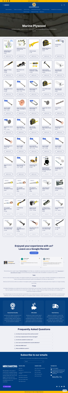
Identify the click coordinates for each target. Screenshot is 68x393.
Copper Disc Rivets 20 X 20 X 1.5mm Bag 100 (21, 108)
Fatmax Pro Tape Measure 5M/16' (33, 208)
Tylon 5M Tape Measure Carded (33, 127)
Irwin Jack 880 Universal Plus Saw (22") (8, 208)
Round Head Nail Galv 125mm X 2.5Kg (21, 165)
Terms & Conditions (23, 375)
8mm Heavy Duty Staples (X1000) (58, 89)
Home (21, 368)
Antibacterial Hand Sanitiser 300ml (7, 51)
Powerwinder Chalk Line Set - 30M (33, 165)
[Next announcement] (46, 1)
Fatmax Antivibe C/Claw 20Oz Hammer (46, 70)
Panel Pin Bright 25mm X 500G (7, 108)
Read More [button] (45, 265)
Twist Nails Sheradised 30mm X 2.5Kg (21, 228)
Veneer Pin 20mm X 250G (8, 165)
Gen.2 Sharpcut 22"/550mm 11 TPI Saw (33, 188)
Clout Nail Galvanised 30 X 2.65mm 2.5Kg (8, 228)
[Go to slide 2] (41, 267)
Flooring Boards (39, 374)
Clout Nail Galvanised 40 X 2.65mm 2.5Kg (46, 228)
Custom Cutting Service (40, 368)
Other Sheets (38, 372)
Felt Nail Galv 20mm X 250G (46, 108)
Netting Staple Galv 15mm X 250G (33, 89)
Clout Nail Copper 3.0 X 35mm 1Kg (59, 127)
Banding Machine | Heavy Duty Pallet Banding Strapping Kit (46, 168)
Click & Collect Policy (24, 379)
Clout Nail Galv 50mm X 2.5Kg (8, 89)
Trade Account (23, 381)
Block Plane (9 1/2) (20, 69)
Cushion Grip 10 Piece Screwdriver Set (21, 49)
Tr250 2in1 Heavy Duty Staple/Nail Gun (59, 188)
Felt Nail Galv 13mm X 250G (8, 127)
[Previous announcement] (22, 1)
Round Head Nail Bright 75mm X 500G (21, 127)
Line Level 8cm (58, 107)
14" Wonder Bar (20, 207)
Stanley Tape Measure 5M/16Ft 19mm (46, 49)
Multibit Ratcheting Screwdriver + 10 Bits (34, 70)
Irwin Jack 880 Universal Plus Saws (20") (21, 188)
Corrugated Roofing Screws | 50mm (59, 168)
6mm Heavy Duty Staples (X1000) (58, 70)
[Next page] (41, 241)
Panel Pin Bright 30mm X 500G (58, 146)
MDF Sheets (38, 370)
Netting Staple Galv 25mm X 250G (33, 108)
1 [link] (26, 240)
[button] (6, 5)
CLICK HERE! (34, 252)
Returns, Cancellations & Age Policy (25, 373)
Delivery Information (24, 377)
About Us (21, 370)
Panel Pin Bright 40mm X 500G (20, 146)
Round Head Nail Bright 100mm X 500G (46, 127)
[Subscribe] (43, 361)
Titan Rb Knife (58, 44)
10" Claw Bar (57, 227)
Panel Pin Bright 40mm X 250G (45, 146)
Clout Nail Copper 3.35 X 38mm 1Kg (34, 228)
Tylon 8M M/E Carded (46, 88)
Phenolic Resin (38, 376)
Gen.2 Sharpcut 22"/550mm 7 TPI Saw (8, 188)
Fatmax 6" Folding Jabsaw (7, 70)
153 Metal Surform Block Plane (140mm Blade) (46, 208)
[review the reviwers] (39, 258)
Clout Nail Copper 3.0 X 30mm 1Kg (8, 146)
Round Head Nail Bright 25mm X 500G (21, 89)
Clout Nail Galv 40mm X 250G (59, 208)
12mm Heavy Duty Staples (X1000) (46, 188)
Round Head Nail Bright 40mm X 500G (34, 146)
